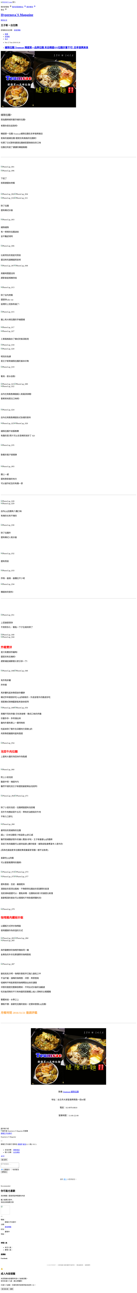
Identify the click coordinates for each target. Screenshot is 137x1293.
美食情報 (17, 30)
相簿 (6, 34)
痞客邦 (20, 1144)
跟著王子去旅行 (6, 1133)
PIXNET (53, 1265)
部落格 (7, 36)
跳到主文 (4, 20)
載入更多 (4, 1159)
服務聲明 (87, 1265)
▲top (2, 1156)
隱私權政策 (80, 1265)
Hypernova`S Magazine (17, 15)
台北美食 (16, 1152)
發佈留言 (4, 1172)
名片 (6, 39)
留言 (24, 1144)
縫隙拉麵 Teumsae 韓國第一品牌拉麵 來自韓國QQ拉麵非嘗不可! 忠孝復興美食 (46, 47)
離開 (11, 1289)
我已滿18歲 (5, 1289)
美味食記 (16, 1150)
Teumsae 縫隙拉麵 (71, 1092)
